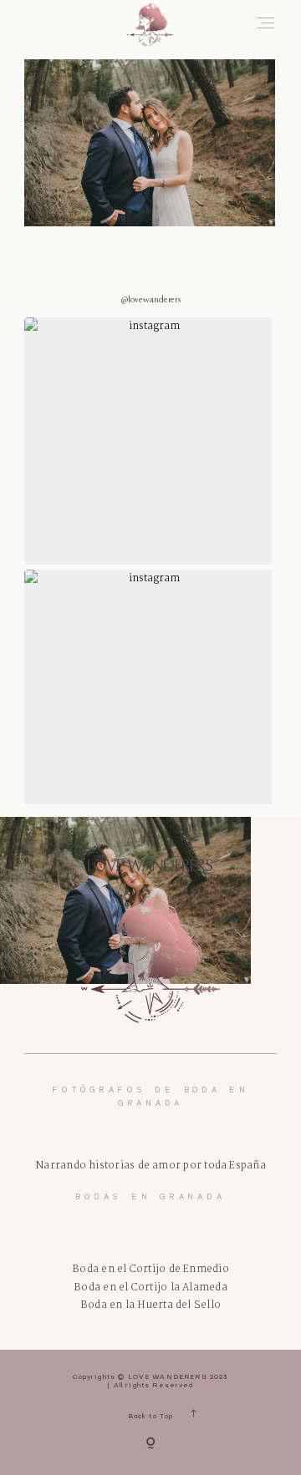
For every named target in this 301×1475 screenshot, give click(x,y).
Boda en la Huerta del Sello (150, 1305)
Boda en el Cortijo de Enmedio (150, 1269)
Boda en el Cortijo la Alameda (150, 1287)
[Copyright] (150, 1444)
